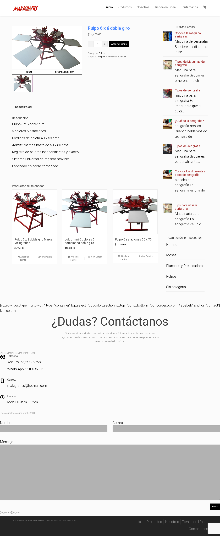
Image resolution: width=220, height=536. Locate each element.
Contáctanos (189, 7)
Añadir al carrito (119, 44)
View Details (46, 257)
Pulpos (102, 53)
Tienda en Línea (165, 7)
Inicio (109, 7)
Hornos (171, 245)
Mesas (171, 255)
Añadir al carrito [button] (24, 258)
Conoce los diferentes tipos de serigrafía (190, 173)
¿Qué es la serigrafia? (189, 121)
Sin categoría (176, 287)
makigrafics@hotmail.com (27, 386)
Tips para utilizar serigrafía (186, 206)
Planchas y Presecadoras (185, 266)
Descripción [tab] (23, 107)
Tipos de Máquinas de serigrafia (190, 63)
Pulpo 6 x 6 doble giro (108, 56)
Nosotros (143, 7)
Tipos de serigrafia (187, 90)
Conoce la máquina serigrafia (188, 34)
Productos (125, 7)
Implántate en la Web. (36, 520)
